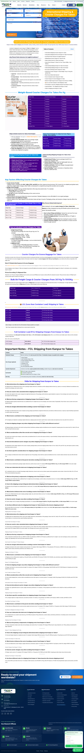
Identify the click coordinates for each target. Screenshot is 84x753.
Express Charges (33, 207)
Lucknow (22, 1)
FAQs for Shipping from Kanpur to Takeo (53, 88)
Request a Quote (75, 694)
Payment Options (75, 702)
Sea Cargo (30, 694)
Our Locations (74, 700)
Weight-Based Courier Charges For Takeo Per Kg (55, 58)
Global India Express (32, 136)
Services (25, 4)
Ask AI (63, 4)
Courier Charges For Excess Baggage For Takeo (55, 78)
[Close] (72, 49)
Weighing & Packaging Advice (48, 698)
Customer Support (75, 698)
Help (38, 4)
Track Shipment (79, 1)
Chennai (32, 1)
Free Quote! (11, 34)
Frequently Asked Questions (47, 702)
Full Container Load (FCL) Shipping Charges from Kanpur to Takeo (58, 84)
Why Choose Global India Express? (52, 74)
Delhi (10, 1)
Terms (37, 750)
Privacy (41, 750)
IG (8, 713)
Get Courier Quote (77, 676)
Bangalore (28, 1)
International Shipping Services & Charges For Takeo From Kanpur (58, 54)
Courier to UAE (59, 700)
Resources (43, 4)
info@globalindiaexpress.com (69, 1)
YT (11, 713)
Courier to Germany (60, 702)
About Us (19, 4)
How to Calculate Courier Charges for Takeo (54, 76)
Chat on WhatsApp (73, 745)
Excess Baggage (31, 704)
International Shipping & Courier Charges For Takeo (55, 52)
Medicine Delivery (31, 702)
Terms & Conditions (75, 704)
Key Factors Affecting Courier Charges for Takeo (55, 69)
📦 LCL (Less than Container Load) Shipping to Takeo (56, 82)
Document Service (31, 698)
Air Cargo (29, 696)
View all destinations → (61, 704)
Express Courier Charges (67, 96)
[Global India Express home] (6, 5)
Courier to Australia (60, 698)
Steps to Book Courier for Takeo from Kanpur (54, 60)
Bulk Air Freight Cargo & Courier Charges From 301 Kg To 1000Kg (58, 80)
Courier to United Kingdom (62, 694)
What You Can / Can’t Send (47, 696)
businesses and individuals (12, 307)
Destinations (31, 4)
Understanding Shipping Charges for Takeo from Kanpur (56, 65)
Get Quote (80, 4)
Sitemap (46, 750)
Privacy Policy (74, 706)
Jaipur (18, 1)
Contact (53, 4)
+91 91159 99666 (58, 1)
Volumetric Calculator (46, 700)
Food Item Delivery (31, 700)
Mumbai (14, 1)
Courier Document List (46, 694)
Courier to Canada (60, 696)
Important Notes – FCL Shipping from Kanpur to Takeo (56, 86)
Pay (49, 4)
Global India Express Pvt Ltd (13, 265)
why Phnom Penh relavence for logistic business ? (55, 56)
